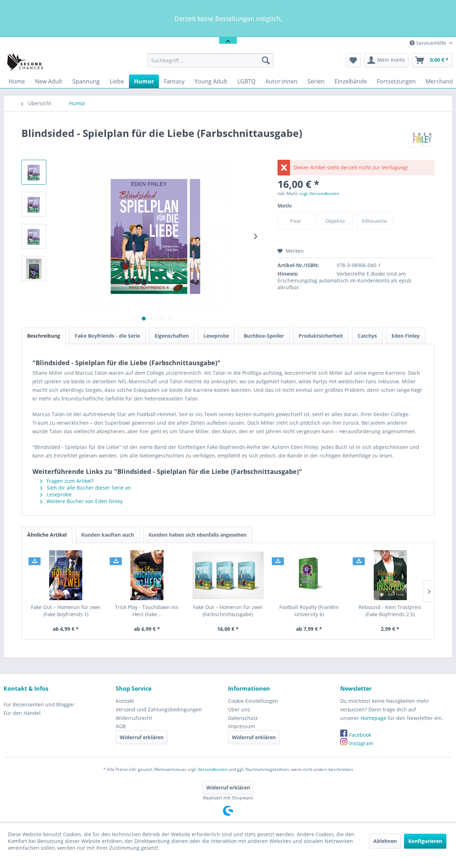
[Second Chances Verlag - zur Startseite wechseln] (26, 62)
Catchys (367, 335)
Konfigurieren (425, 841)
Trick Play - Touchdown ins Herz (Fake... (146, 611)
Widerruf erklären (142, 737)
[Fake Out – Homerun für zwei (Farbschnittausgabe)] (228, 575)
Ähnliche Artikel (47, 534)
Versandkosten (212, 769)
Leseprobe (216, 335)
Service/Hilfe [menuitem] (431, 43)
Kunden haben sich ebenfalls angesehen (198, 534)
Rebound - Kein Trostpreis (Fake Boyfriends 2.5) (390, 611)
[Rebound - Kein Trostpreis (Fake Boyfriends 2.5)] (390, 575)
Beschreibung (43, 335)
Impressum (241, 726)
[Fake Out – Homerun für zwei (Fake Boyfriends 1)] (66, 575)
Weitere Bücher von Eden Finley (84, 501)
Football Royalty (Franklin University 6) (309, 611)
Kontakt (125, 700)
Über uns (239, 709)
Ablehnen (385, 841)
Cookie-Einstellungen (253, 700)
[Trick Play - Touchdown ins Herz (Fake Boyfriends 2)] (147, 575)
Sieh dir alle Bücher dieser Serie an (88, 487)
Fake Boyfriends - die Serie (107, 335)
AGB (121, 726)
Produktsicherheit (321, 335)
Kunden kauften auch (107, 534)
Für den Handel (22, 713)
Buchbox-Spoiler (264, 335)
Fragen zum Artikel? (69, 480)
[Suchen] (265, 60)
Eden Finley (406, 335)
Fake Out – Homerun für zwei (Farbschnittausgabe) (228, 611)
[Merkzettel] (353, 60)
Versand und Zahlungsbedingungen (159, 709)
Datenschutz (243, 718)
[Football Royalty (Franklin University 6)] (309, 575)
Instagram (361, 743)
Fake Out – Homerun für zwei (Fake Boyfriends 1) (65, 611)
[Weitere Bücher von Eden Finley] (422, 140)
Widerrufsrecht (134, 718)
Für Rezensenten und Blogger (39, 704)
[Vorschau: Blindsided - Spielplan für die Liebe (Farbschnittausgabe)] (33, 172)
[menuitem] (210, 60)
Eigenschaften (172, 335)
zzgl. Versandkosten (319, 193)
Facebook (360, 734)
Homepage (373, 718)
